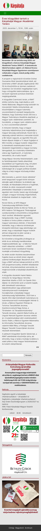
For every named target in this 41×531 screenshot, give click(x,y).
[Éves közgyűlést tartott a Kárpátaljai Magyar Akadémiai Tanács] (20, 45)
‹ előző (12, 413)
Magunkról (19, 528)
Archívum (28, 528)
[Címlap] (14, 6)
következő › (27, 413)
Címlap (11, 528)
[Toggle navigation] (5, 13)
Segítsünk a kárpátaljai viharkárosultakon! (18, 399)
